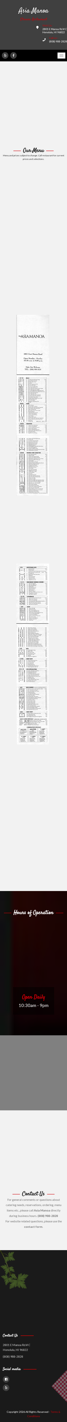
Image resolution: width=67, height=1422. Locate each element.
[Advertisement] (33, 104)
